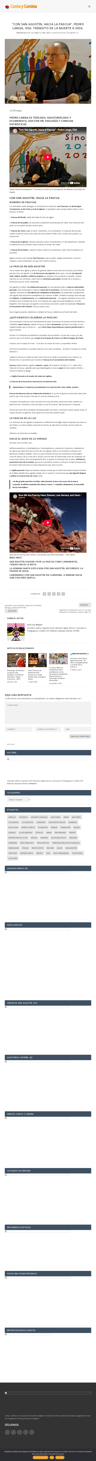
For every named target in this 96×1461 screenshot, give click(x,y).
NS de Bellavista (58, 838)
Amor (66, 817)
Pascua (25, 848)
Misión (72, 832)
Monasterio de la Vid (18, 838)
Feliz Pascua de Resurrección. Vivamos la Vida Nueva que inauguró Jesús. (37, 674)
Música (34, 838)
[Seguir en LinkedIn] (25, 1432)
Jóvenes (12, 832)
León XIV (39, 832)
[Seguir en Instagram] (19, 1432)
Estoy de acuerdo (40, 1457)
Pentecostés (37, 848)
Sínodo (39, 853)
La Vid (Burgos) (25, 832)
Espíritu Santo (28, 827)
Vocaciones (77, 853)
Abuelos (12, 817)
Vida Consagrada (61, 853)
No (52, 1457)
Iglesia (77, 827)
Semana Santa (26, 853)
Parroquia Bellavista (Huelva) (65, 843)
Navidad (44, 838)
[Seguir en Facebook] (7, 1432)
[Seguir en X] (13, 1432)
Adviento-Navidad (39, 817)
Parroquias (14, 848)
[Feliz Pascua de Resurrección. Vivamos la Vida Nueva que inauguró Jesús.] (37, 660)
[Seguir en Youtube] (31, 1432)
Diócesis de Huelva (57, 822)
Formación (65, 827)
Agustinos (55, 817)
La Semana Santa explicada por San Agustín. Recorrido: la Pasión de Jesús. (46, 569)
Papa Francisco (27, 843)
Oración (73, 838)
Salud (59, 848)
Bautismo (76, 817)
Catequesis (13, 822)
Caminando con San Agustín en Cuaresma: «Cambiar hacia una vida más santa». (45, 576)
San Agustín (71, 33)
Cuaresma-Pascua (59, 33)
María (49, 832)
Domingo (73, 822)
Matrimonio (60, 832)
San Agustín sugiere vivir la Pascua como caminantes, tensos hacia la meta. (43, 563)
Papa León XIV (43, 843)
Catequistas (27, 822)
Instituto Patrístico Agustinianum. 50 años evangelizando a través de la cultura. (79, 662)
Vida (48, 853)
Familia (54, 827)
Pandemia (13, 843)
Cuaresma (41, 822)
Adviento (23, 817)
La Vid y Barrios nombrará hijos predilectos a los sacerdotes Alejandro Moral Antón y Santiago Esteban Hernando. (58, 673)
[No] (92, 1455)
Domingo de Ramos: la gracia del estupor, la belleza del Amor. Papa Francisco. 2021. (16, 674)
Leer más (59, 1457)
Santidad (13, 853)
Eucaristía (43, 827)
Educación (13, 827)
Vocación (13, 858)
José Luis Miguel (33, 33)
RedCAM (50, 848)
